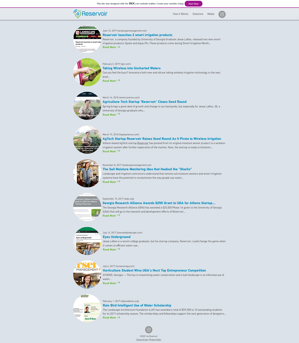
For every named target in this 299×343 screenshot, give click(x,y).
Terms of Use (142, 340)
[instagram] (222, 14)
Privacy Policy (155, 340)
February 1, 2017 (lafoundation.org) (121, 301)
